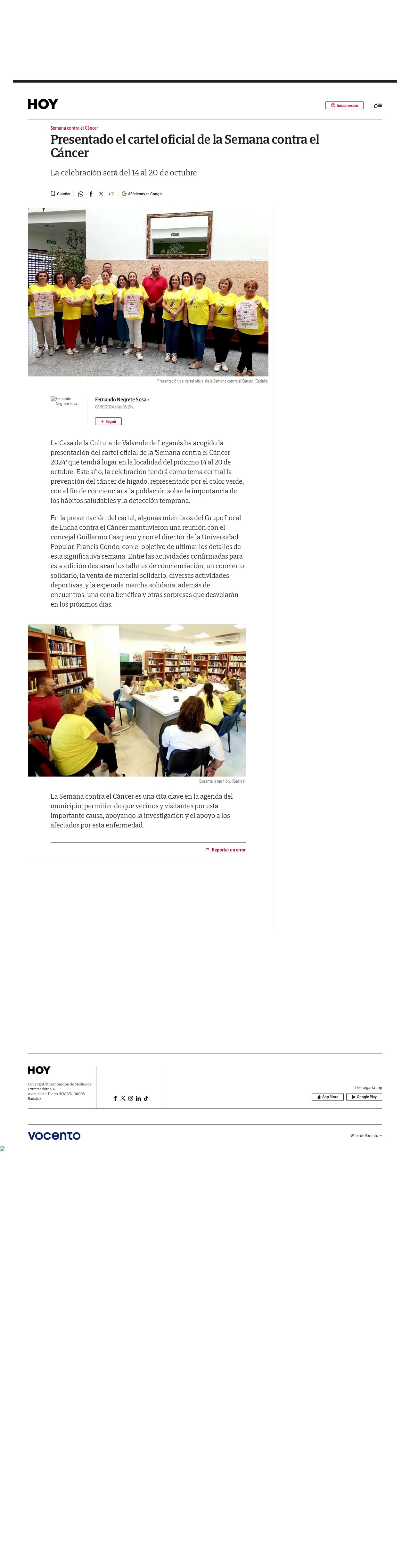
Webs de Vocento (364, 1135)
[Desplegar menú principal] (378, 105)
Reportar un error (229, 850)
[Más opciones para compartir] (111, 194)
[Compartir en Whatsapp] (81, 194)
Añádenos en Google (145, 193)
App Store (330, 1096)
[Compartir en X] (101, 194)
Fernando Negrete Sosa (120, 399)
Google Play (367, 1096)
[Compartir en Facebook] (91, 194)
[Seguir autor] (108, 421)
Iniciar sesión (347, 105)
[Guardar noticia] (60, 193)
